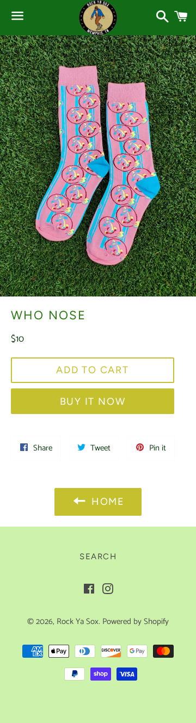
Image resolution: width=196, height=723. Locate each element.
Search (98, 556)
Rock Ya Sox (78, 621)
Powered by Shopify (135, 621)
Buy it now (93, 401)
